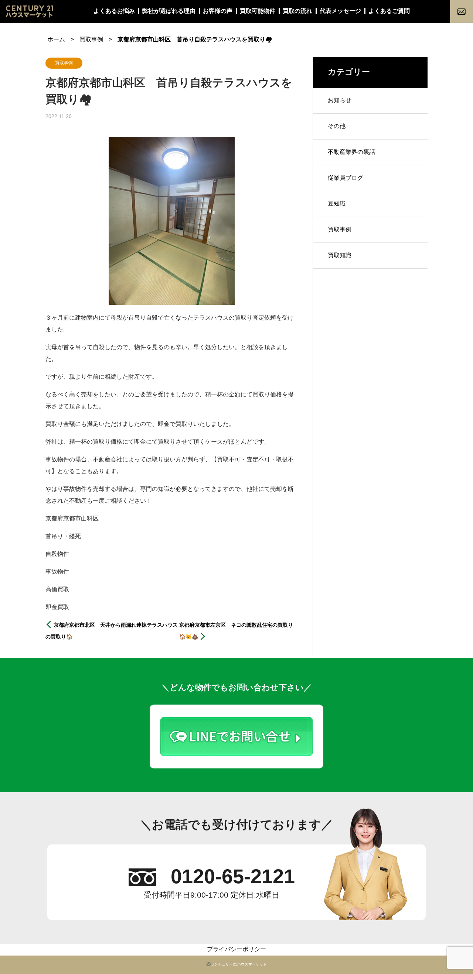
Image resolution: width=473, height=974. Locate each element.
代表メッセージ (340, 11)
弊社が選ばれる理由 (168, 11)
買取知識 (339, 255)
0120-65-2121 (233, 877)
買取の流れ (297, 11)
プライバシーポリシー (236, 949)
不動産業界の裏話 (351, 152)
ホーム (56, 40)
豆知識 (337, 204)
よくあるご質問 (389, 11)
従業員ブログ (345, 178)
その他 (337, 126)
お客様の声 (217, 11)
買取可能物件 (257, 11)
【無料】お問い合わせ (461, 11)
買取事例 (91, 40)
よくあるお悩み (114, 11)
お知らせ (339, 100)
